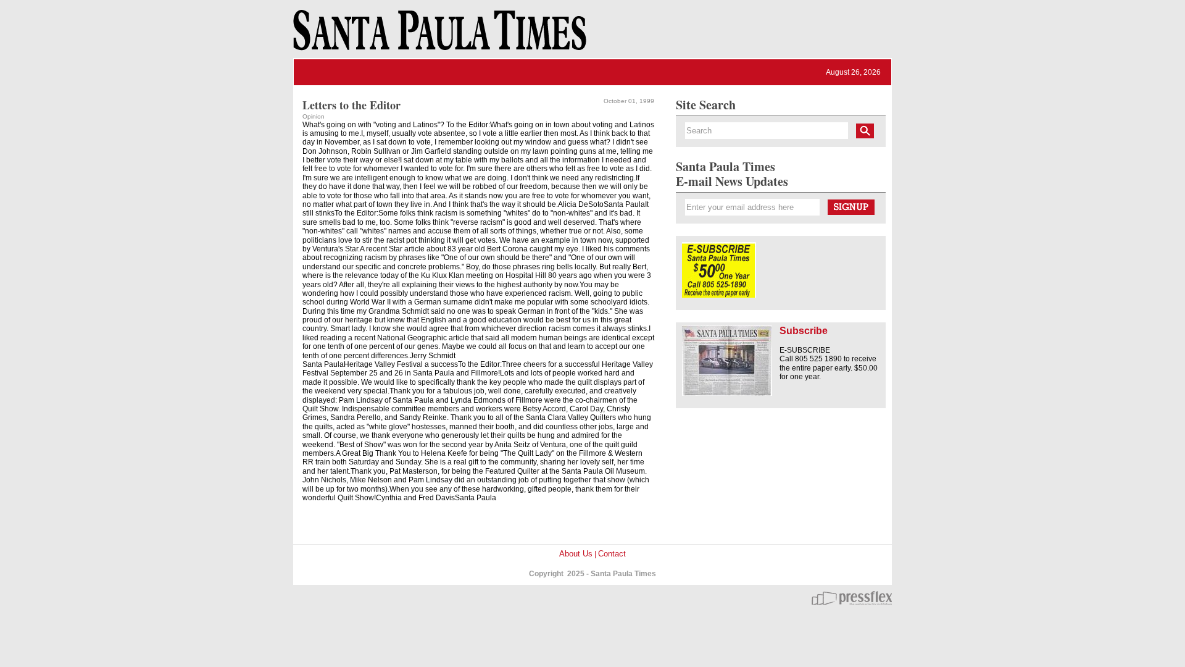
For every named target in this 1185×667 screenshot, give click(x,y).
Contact (612, 553)
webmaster (852, 598)
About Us (575, 553)
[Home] (437, 35)
